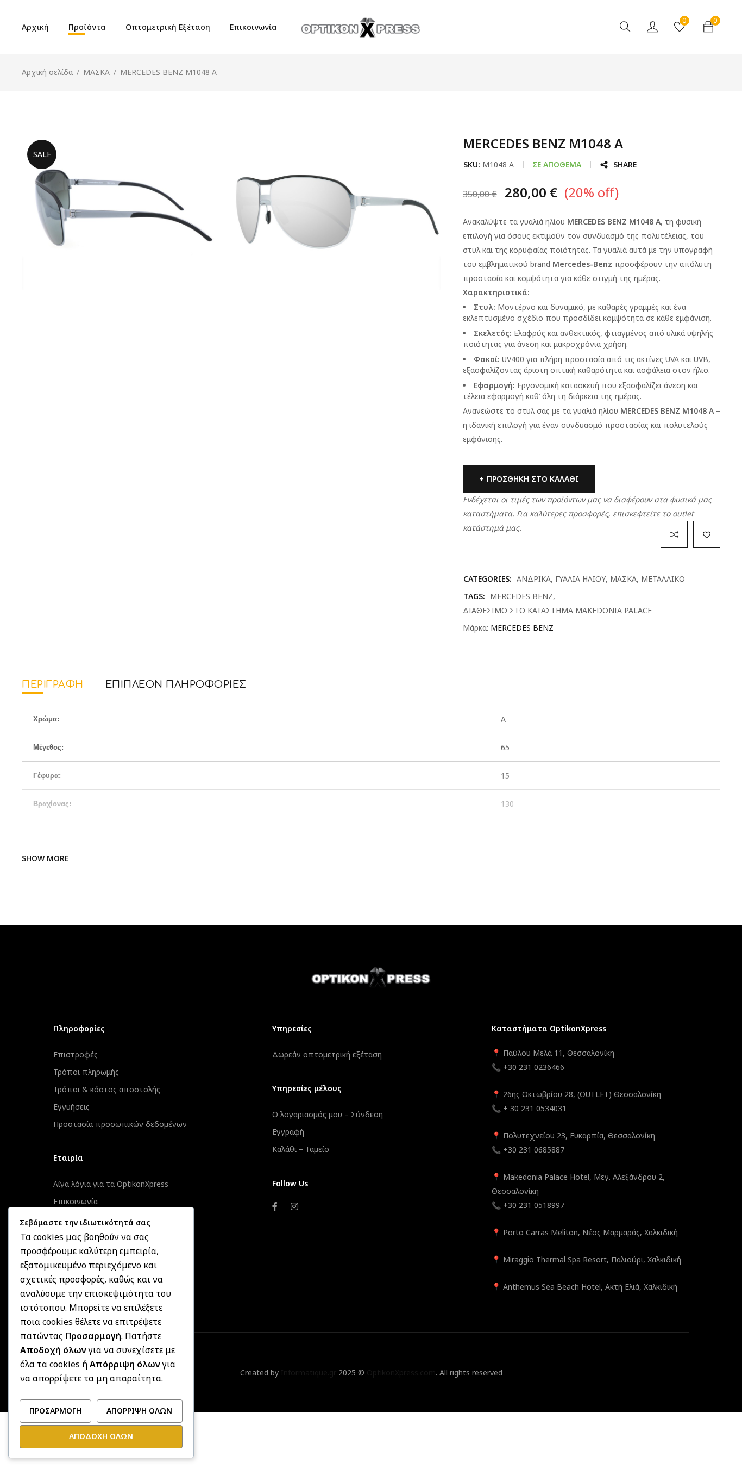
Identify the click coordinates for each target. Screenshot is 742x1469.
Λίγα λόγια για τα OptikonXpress (110, 1184)
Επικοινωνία (75, 1201)
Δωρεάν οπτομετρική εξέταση (327, 1054)
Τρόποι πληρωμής (86, 1072)
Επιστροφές (75, 1054)
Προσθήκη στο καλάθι (532, 479)
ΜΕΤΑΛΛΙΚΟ (663, 579)
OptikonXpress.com (401, 1372)
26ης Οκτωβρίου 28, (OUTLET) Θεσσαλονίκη (582, 1094)
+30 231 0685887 (533, 1149)
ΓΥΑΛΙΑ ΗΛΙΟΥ (580, 579)
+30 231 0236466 (533, 1067)
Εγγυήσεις (71, 1106)
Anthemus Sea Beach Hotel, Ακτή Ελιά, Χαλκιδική (590, 1286)
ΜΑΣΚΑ (96, 72)
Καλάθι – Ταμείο (300, 1149)
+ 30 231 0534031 (535, 1108)
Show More (45, 858)
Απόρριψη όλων (139, 1410)
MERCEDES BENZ (521, 596)
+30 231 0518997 (533, 1205)
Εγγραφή (288, 1131)
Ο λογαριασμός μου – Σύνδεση (327, 1114)
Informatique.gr (308, 1372)
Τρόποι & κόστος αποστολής (106, 1089)
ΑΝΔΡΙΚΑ (534, 579)
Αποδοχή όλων (101, 1436)
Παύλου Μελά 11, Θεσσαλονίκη (557, 1053)
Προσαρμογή (55, 1410)
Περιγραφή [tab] (53, 684)
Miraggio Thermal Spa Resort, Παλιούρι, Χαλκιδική (592, 1259)
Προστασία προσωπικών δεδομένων (120, 1124)
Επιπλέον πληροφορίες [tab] (176, 684)
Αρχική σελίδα (47, 72)
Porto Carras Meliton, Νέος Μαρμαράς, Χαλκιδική (590, 1232)
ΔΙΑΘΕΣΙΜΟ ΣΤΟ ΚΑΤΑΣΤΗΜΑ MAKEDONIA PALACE (557, 610)
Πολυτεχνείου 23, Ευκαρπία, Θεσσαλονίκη (579, 1135)
